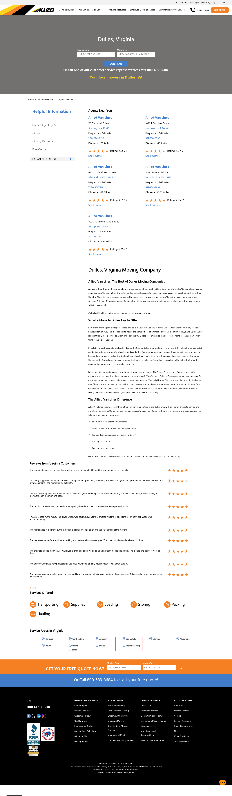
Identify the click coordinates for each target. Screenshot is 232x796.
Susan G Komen (181, 742)
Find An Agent (81, 706)
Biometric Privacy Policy (125, 772)
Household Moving (116, 706)
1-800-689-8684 (156, 70)
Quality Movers (81, 721)
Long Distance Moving (118, 711)
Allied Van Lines (100, 118)
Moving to (122, 50)
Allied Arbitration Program (153, 741)
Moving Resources (117, 10)
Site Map (101, 772)
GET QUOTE (220, 10)
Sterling (156, 639)
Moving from (83, 50)
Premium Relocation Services (91, 10)
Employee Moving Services (142, 10)
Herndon (49, 639)
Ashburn (103, 639)
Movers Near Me (45, 100)
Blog (176, 731)
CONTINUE (116, 64)
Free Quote (39, 149)
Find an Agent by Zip (209, 2)
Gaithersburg (78, 639)
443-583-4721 (95, 236)
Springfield (131, 639)
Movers (36, 133)
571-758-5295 (152, 138)
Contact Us (224, 2)
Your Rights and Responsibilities (148, 733)
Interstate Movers (116, 721)
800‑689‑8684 (100, 680)
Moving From (113, 663)
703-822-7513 (95, 187)
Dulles (102, 646)
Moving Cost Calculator (85, 731)
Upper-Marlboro (74, 648)
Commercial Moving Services (172, 10)
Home (31, 100)
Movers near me (148, 726)
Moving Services (66, 10)
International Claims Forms (153, 721)
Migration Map (81, 737)
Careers (177, 716)
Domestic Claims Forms (152, 716)
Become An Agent (192, 2)
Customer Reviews (83, 716)
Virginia (60, 100)
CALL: (38, 705)
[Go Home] (27, 10)
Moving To (148, 663)
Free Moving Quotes (83, 726)
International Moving (117, 736)
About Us (179, 2)
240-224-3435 (96, 138)
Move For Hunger (182, 737)
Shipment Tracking (149, 711)
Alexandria (185, 639)
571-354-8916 (152, 187)
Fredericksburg (133, 646)
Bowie (48, 646)
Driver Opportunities (183, 726)
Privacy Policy (110, 772)
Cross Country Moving (118, 716)
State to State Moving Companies (118, 728)
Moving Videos (81, 742)
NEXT (182, 668)
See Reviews (95, 156)
